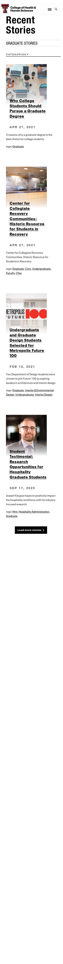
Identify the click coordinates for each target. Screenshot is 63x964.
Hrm (14, 511)
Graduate (18, 146)
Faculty (10, 273)
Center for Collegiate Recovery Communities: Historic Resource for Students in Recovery (27, 218)
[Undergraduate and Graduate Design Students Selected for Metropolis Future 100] (31, 313)
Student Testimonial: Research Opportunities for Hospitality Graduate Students (28, 463)
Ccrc (28, 268)
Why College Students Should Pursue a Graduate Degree (28, 107)
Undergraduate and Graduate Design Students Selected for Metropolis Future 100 (27, 342)
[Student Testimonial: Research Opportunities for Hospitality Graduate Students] (31, 435)
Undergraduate (41, 268)
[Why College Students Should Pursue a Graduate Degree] (31, 84)
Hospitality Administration (34, 511)
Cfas (19, 273)
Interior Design (43, 394)
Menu (49, 7)
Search (56, 7)
